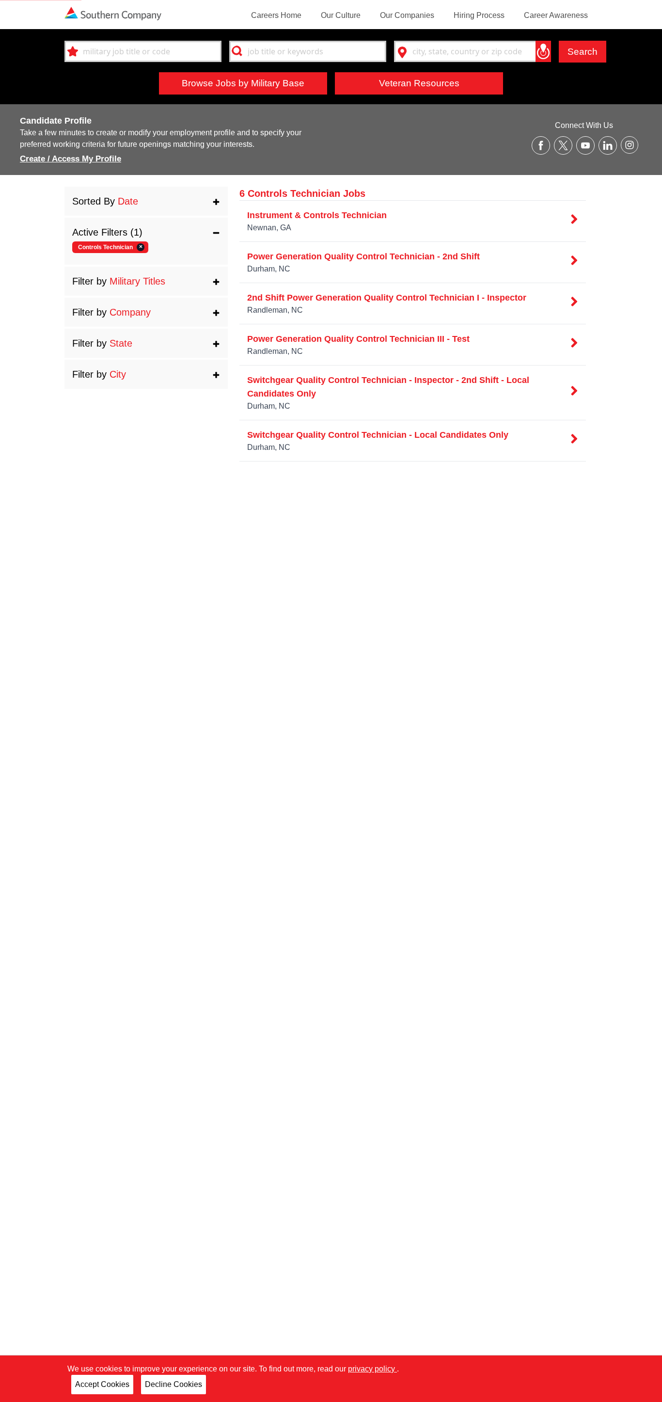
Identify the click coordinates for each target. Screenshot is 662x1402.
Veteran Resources (419, 83)
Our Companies (407, 15)
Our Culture (341, 15)
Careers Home (276, 15)
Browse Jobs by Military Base (243, 83)
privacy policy (372, 1369)
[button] (146, 201)
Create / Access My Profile (70, 158)
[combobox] (142, 51)
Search (582, 51)
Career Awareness (556, 15)
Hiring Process (479, 15)
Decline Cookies (173, 1384)
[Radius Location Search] (543, 51)
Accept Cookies (102, 1384)
